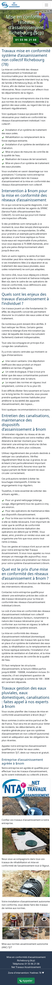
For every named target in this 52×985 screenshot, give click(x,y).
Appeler (27, 981)
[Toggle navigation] (46, 5)
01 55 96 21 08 (25, 40)
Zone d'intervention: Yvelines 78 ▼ (26, 972)
